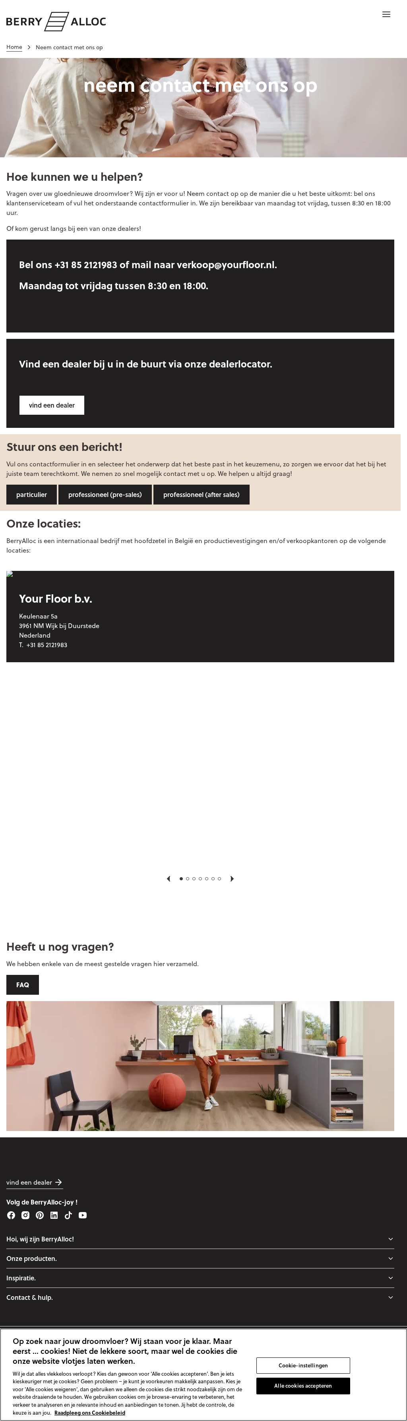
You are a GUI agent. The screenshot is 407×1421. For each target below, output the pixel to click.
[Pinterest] (40, 1215)
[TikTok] (68, 1215)
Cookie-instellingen (303, 1365)
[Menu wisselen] (390, 1239)
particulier (31, 494)
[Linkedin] (54, 1215)
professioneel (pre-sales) (105, 494)
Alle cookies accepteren (303, 1385)
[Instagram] (25, 1215)
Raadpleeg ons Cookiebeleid (89, 1412)
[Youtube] (82, 1215)
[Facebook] (11, 1215)
